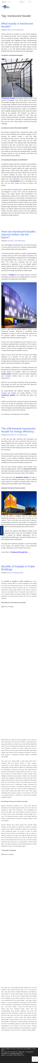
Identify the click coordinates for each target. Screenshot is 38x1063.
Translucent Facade (14, 219)
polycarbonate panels (23, 556)
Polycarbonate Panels (19, 418)
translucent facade (7, 223)
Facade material (26, 219)
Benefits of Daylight (14, 1034)
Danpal (21, 30)
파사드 (9, 221)
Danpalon (15, 221)
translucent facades (8, 395)
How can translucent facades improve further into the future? (18, 234)
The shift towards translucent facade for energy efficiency (18, 430)
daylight (27, 1038)
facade (31, 221)
